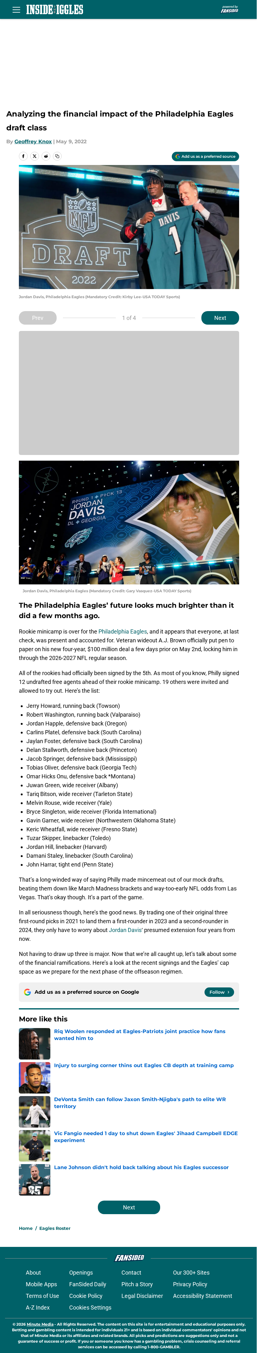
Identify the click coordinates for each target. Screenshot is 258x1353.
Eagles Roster (54, 1228)
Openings (81, 1272)
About (33, 1272)
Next (220, 318)
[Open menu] (16, 9)
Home (26, 1228)
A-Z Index (38, 1307)
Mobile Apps (41, 1284)
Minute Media (40, 1324)
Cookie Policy (86, 1296)
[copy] (57, 156)
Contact (131, 1272)
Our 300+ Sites (191, 1272)
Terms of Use (42, 1296)
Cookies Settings (90, 1307)
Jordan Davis (125, 930)
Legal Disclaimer (142, 1296)
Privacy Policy (190, 1284)
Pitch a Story (137, 1284)
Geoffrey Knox (33, 142)
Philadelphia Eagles (122, 631)
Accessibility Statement (202, 1296)
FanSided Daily (87, 1284)
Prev (37, 318)
